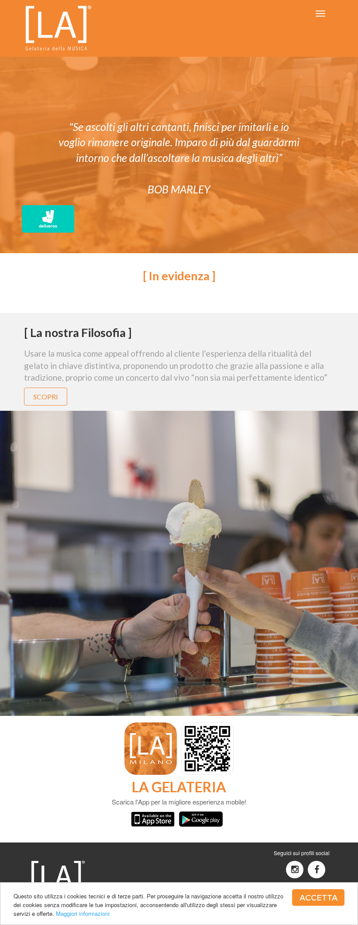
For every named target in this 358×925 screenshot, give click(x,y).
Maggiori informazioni (83, 913)
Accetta (318, 897)
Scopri (45, 396)
